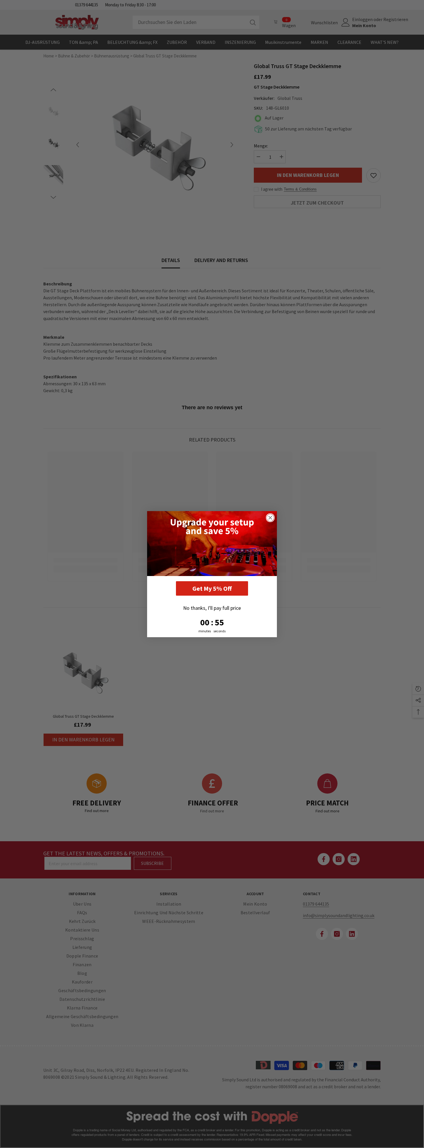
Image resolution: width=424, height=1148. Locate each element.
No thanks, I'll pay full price (212, 608)
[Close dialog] (270, 517)
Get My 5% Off (212, 588)
